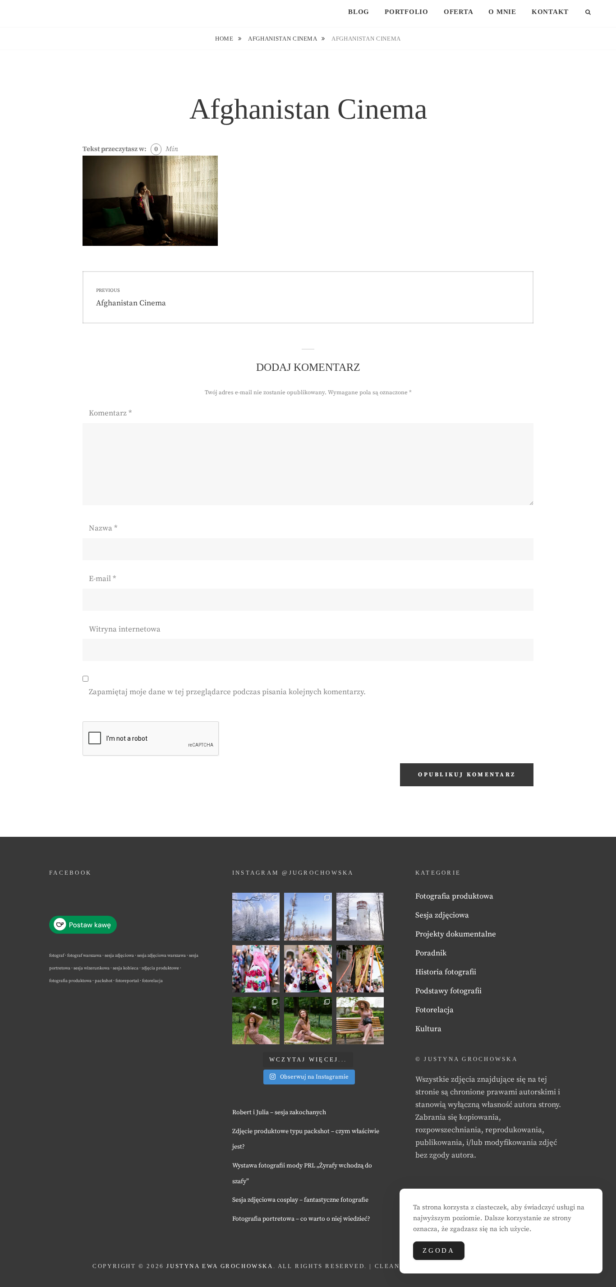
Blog (358, 11)
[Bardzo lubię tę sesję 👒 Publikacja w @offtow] (360, 1020)
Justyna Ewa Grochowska (219, 1266)
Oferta (458, 11)
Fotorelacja (434, 1010)
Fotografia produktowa (454, 896)
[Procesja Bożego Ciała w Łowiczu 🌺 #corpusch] (256, 968)
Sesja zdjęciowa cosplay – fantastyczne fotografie (300, 1200)
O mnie (502, 11)
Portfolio (406, 11)
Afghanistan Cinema (283, 38)
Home (225, 38)
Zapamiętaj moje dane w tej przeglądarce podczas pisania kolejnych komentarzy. (227, 692)
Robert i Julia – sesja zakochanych (279, 1112)
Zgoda (439, 1250)
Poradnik (430, 953)
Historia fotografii (445, 972)
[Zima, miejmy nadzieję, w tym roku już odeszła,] (307, 916)
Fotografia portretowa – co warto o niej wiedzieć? (301, 1219)
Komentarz (110, 413)
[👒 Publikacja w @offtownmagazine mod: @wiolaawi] (256, 1020)
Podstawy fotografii (448, 991)
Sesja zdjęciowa (442, 915)
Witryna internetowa (125, 629)
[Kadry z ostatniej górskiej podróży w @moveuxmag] (360, 916)
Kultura (428, 1029)
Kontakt (550, 11)
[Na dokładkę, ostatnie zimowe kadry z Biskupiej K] (256, 916)
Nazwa (103, 528)
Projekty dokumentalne (455, 934)
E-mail (102, 579)
